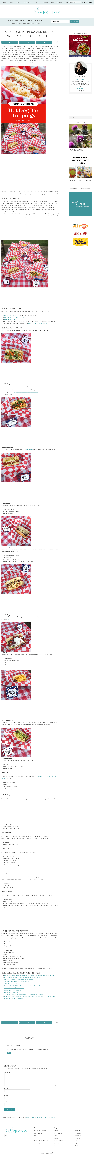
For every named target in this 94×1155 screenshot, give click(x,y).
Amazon (77, 1131)
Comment (8, 1072)
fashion (37, 2)
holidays (45, 2)
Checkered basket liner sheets (14, 317)
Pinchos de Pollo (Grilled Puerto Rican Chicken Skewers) (22, 986)
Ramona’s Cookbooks (41, 1141)
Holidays (57, 1138)
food (26, 1027)
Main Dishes (31, 1027)
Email (6, 1095)
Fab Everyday (47, 10)
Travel (67, 2)
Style (56, 1136)
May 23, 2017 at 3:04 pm (13, 1045)
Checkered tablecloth (11, 319)
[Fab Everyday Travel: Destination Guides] (80, 136)
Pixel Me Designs (49, 1153)
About (11, 2)
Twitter (77, 1143)
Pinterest (78, 1138)
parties (36, 1027)
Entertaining (58, 1133)
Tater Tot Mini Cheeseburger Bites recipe (17, 982)
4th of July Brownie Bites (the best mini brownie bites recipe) (23, 994)
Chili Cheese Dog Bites (11, 984)
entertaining (27, 2)
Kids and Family (59, 1141)
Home (4, 2)
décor (18, 2)
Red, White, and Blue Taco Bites (14, 988)
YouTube (78, 1146)
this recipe (29, 450)
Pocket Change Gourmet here (37, 323)
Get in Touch (38, 1133)
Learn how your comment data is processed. (40, 1117)
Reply (9, 1052)
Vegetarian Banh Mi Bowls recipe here (26, 392)
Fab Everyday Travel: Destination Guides (76, 150)
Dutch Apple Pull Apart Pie (12, 990)
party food (41, 1027)
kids (52, 2)
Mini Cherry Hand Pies (11, 992)
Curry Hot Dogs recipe (25, 63)
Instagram (78, 1136)
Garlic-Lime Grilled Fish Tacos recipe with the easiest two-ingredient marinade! (29, 975)
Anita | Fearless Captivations (15, 1044)
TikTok (77, 1141)
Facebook (78, 1133)
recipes (59, 2)
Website (7, 1102)
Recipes (56, 1143)
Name (6, 1088)
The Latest (37, 1143)
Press (35, 1136)
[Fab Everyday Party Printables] (80, 167)
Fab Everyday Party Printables (80, 180)
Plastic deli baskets (10, 315)
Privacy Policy (38, 1138)
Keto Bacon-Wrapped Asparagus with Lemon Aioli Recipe (22, 977)
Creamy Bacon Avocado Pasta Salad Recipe (18, 980)
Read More (80, 88)
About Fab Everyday (40, 1131)
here (9, 619)
